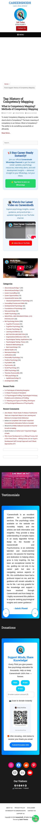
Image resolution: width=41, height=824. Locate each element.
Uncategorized (9, 381)
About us (9, 753)
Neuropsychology (10, 352)
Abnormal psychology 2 (12, 290)
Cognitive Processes (12, 324)
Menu (21, 35)
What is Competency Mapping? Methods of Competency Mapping (20, 107)
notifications (9, 355)
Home (6, 84)
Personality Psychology (12, 357)
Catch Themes (23, 765)
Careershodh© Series (11, 298)
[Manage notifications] (36, 819)
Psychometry (9, 365)
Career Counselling (11, 293)
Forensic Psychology (13, 329)
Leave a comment (32, 113)
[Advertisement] (20, 58)
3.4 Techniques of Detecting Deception (17, 390)
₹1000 (25, 628)
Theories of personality (12, 373)
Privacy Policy (20, 753)
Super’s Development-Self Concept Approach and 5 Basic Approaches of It (21, 441)
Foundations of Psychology (13, 308)
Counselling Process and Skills (14, 303)
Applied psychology (12, 378)
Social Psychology (10, 368)
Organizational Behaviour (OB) (16, 337)
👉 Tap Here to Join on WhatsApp (20, 183)
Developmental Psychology (13, 306)
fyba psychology (10, 311)
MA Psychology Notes (12, 321)
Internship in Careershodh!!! (15, 756)
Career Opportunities (11, 295)
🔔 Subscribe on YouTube (20, 243)
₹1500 (20, 634)
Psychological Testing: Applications (17, 339)
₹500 (15, 628)
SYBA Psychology (10, 370)
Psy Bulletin (8, 362)
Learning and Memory (13, 332)
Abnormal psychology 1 (12, 288)
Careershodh (20, 3)
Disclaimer (31, 753)
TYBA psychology (10, 375)
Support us (20, 759)
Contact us (32, 756)
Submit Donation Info (20, 690)
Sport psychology (11, 347)
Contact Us (22, 28)
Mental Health (9, 350)
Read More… (6, 133)
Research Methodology (13, 344)
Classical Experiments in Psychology (18, 301)
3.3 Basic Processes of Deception (15, 393)
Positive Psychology (11, 360)
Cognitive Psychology (13, 326)
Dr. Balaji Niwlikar (19, 113)
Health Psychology (11, 313)
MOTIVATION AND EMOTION (15, 334)
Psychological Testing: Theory (15, 342)
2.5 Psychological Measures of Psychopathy (19, 403)
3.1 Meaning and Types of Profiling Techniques (20, 401)
